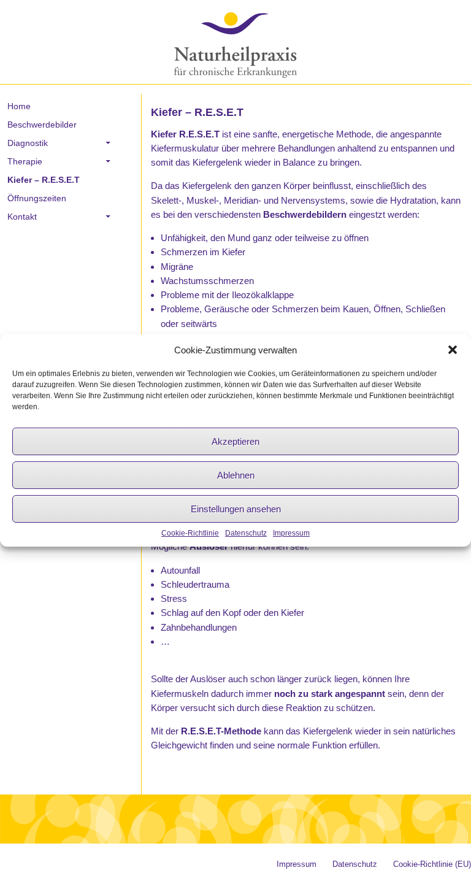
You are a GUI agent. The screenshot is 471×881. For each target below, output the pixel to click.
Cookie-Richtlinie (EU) (432, 864)
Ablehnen (236, 475)
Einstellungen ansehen (236, 509)
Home (19, 106)
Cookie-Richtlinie (190, 533)
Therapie (24, 161)
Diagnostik (27, 143)
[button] (452, 350)
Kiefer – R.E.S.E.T (43, 180)
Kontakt (22, 216)
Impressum (291, 533)
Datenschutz (246, 533)
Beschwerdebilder (42, 124)
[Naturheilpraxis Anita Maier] (235, 44)
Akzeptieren (235, 441)
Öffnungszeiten (36, 198)
